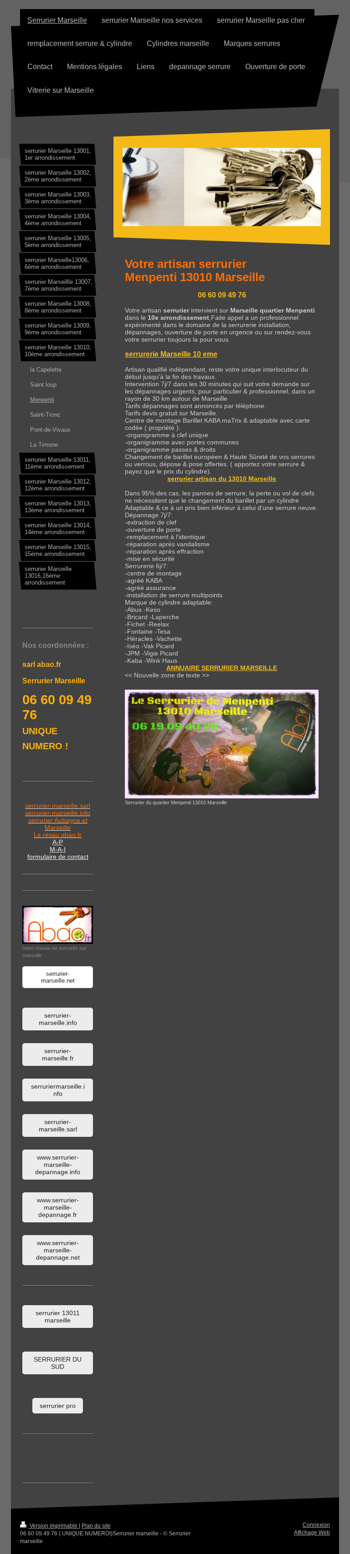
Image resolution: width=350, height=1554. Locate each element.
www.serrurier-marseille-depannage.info (57, 1165)
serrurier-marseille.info (58, 1019)
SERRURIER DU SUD (58, 1363)
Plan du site (96, 1526)
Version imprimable (53, 1526)
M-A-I (58, 849)
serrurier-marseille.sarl (58, 1125)
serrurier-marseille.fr (58, 1054)
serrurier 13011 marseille (58, 1316)
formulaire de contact (57, 856)
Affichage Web (312, 1532)
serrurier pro (58, 1405)
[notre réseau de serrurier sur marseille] (57, 925)
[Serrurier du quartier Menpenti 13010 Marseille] (222, 744)
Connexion (316, 1525)
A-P (57, 842)
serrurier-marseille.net (58, 977)
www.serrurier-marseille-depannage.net (58, 1250)
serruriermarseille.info (58, 1090)
